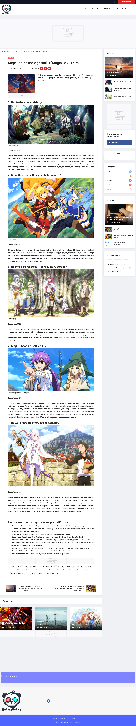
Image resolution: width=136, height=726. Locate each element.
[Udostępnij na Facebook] (41, 68)
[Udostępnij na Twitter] (45, 68)
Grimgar (79, 566)
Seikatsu (55, 573)
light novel (111, 271)
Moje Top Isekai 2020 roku (81, 625)
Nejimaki (52, 570)
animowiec (33, 566)
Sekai (27, 570)
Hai (58, 566)
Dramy (124, 8)
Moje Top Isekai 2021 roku (122, 97)
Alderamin (80, 570)
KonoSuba (88, 566)
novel (53, 566)
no (74, 566)
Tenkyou (72, 570)
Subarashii (20, 570)
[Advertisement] (68, 656)
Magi (87, 570)
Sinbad (13, 573)
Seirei (59, 570)
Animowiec (7, 51)
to (62, 566)
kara (33, 573)
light (47, 566)
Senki (65, 570)
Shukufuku (39, 570)
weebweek (111, 264)
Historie (95, 8)
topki (12, 566)
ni (32, 570)
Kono (12, 570)
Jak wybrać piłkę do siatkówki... (120, 243)
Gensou (68, 566)
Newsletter (126, 2)
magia (25, 566)
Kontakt (27, 2)
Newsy (86, 8)
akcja (118, 271)
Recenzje (106, 8)
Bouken (20, 573)
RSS (32, 2)
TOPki (116, 8)
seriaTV (127, 268)
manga (41, 566)
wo (46, 570)
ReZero (27, 573)
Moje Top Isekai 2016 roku (122, 82)
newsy (119, 264)
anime (19, 566)
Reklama (20, 2)
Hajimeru (40, 573)
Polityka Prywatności (10, 2)
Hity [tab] (119, 153)
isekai (47, 573)
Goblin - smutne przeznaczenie (48, 625)
